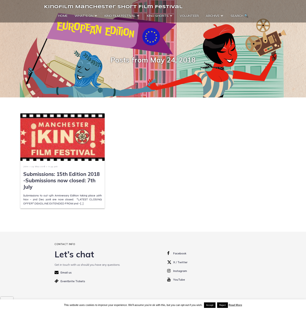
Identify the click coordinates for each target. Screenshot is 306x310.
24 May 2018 (38, 166)
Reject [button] (222, 305)
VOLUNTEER (189, 16)
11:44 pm (53, 166)
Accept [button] (209, 305)
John (26, 166)
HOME (62, 16)
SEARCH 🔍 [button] (239, 16)
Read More (235, 304)
